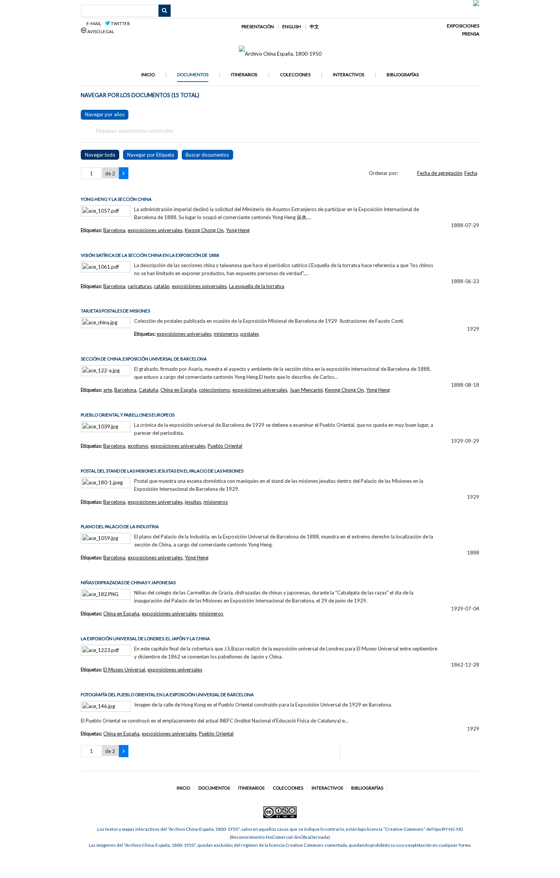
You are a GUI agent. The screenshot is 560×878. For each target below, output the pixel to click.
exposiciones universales (155, 230)
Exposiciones (463, 26)
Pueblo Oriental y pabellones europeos (127, 414)
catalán (162, 286)
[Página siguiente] (123, 173)
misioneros (226, 334)
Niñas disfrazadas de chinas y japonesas (128, 582)
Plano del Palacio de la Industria (120, 526)
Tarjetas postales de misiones (115, 310)
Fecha (470, 173)
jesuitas (193, 502)
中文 (314, 26)
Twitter (120, 23)
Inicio (148, 74)
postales (249, 334)
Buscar (164, 11)
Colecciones (295, 74)
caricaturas (140, 286)
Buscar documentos (207, 155)
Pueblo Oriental (225, 446)
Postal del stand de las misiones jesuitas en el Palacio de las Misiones (162, 470)
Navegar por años (105, 114)
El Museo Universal (124, 670)
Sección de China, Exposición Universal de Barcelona (144, 358)
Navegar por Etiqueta (150, 155)
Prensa (470, 34)
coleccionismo (214, 390)
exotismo (138, 446)
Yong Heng (238, 230)
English (291, 26)
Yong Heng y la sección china (116, 199)
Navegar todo (100, 155)
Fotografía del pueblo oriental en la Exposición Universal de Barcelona (167, 694)
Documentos (192, 74)
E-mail (95, 23)
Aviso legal (100, 31)
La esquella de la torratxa (256, 286)
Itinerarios (244, 74)
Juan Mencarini (306, 390)
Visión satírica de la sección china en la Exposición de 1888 (150, 255)
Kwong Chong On (204, 230)
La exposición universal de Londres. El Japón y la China (145, 638)
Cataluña (148, 390)
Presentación (258, 26)
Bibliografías (403, 74)
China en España (178, 390)
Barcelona (114, 230)
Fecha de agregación (439, 173)
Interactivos (348, 74)
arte (107, 390)
